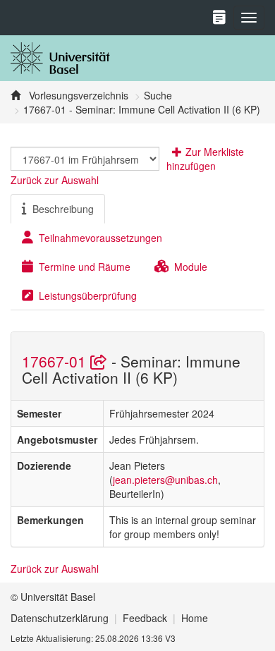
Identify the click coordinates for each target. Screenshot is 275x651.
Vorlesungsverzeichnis (77, 95)
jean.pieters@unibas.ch (165, 480)
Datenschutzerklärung (60, 618)
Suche (158, 95)
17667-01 (56, 361)
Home (194, 618)
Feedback (145, 618)
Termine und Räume (84, 267)
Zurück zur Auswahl (55, 180)
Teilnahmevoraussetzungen (100, 238)
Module (190, 267)
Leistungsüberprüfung (88, 295)
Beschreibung (63, 209)
